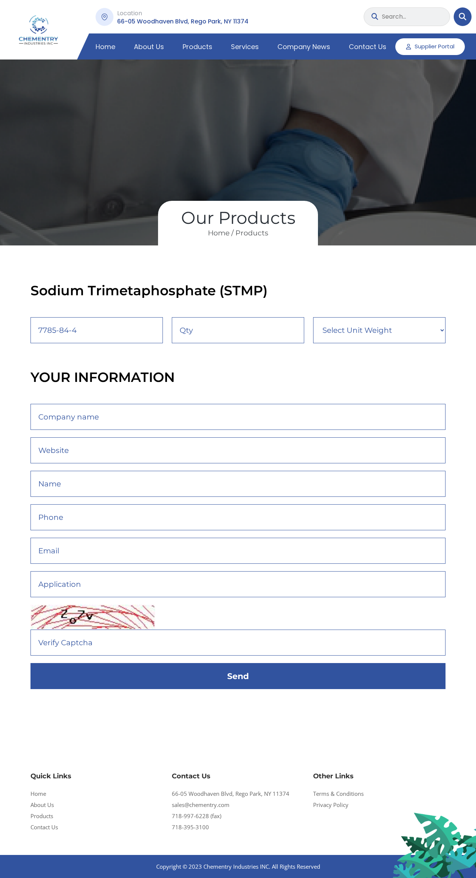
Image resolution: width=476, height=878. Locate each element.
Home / (221, 233)
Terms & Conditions (338, 793)
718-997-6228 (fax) (196, 816)
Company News (303, 46)
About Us (149, 46)
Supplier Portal (434, 46)
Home (105, 46)
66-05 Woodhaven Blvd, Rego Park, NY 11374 (230, 793)
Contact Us (367, 46)
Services (245, 46)
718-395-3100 (190, 827)
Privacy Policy (330, 804)
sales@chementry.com (200, 804)
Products (197, 46)
